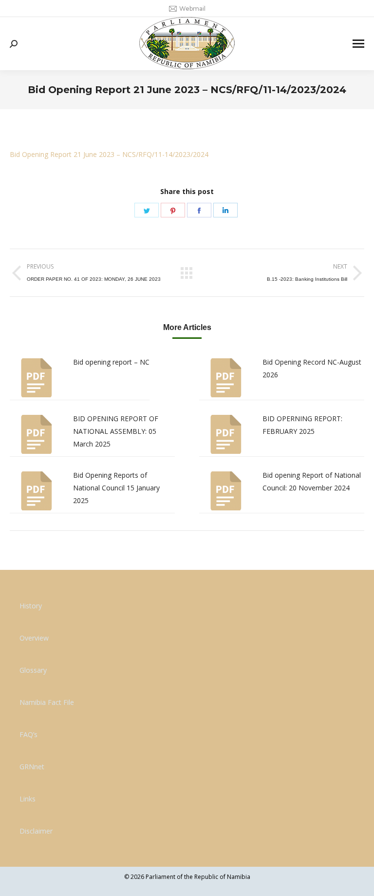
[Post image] (36, 377)
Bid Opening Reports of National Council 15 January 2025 (116, 487)
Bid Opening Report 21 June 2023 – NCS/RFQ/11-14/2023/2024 (109, 154)
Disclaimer (36, 831)
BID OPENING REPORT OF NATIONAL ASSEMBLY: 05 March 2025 (115, 431)
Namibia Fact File (46, 702)
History (30, 605)
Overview (34, 638)
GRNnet (31, 766)
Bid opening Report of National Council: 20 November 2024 (311, 481)
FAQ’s (28, 734)
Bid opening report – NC (111, 362)
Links (27, 798)
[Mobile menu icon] (358, 43)
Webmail (192, 8)
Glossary (33, 670)
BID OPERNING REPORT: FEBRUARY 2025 (302, 425)
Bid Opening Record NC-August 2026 (311, 368)
